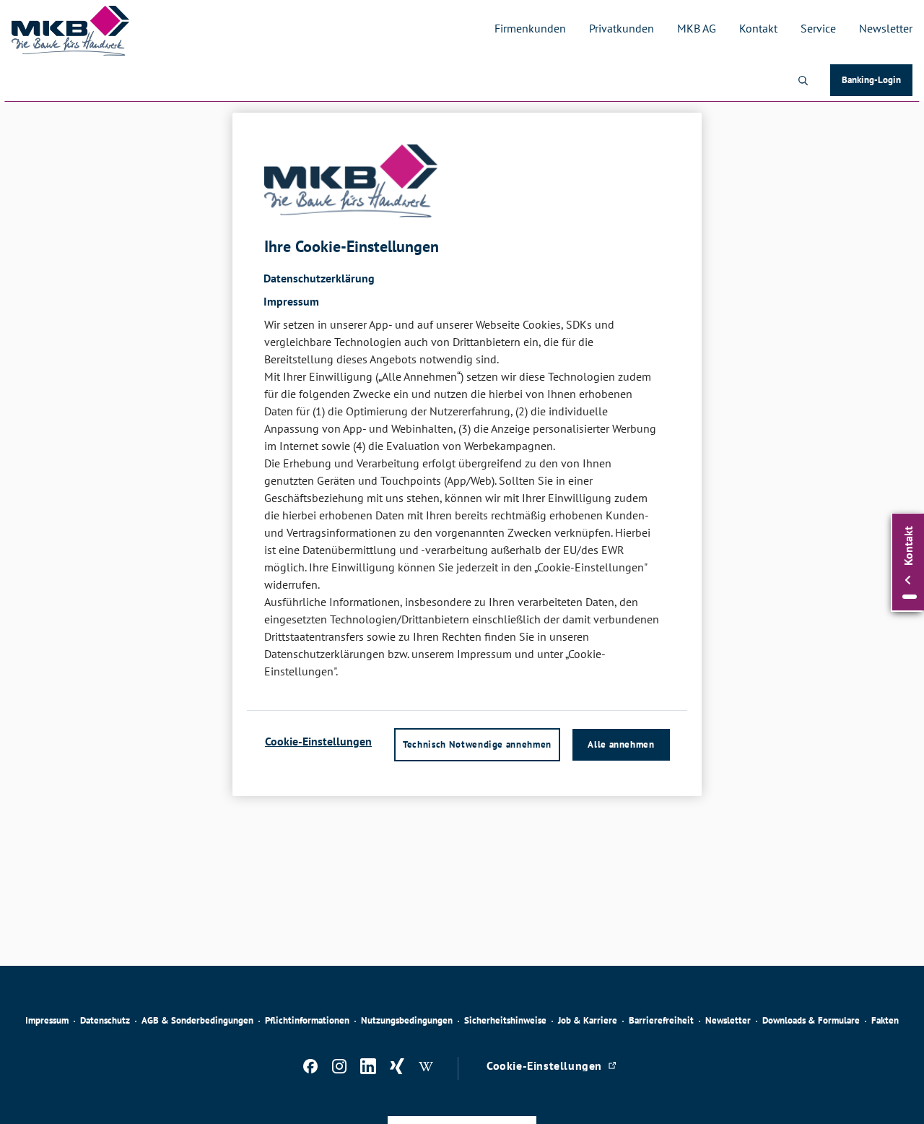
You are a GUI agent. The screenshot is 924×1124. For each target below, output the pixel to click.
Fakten (885, 1020)
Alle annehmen (621, 744)
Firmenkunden (530, 28)
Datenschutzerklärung (319, 278)
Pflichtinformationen (307, 1020)
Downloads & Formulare (811, 1020)
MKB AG (696, 28)
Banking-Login (877, 83)
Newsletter (885, 28)
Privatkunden (621, 28)
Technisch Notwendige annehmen (477, 744)
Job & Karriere (587, 1020)
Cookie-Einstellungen (318, 741)
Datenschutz (105, 1020)
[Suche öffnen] (803, 80)
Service (818, 28)
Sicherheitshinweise (505, 1020)
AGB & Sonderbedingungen (197, 1020)
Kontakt (758, 28)
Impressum (47, 1020)
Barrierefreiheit (661, 1020)
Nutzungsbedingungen (407, 1020)
